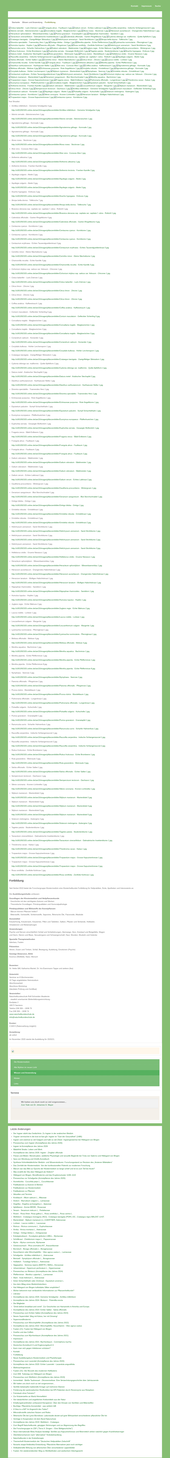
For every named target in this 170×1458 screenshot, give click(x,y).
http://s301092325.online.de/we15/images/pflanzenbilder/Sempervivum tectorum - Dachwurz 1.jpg (45, 774)
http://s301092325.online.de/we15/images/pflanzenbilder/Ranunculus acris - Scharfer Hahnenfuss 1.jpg (47, 723)
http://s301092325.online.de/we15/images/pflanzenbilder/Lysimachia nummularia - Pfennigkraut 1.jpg (46, 628)
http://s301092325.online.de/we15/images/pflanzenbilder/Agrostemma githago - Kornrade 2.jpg (44, 130)
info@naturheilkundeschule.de (14, 1011)
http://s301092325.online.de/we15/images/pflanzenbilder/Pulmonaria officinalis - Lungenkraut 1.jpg (45, 697)
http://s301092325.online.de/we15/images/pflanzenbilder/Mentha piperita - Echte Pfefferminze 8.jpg (46, 663)
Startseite (8, 22)
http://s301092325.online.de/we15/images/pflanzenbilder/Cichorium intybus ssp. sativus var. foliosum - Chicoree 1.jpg (53, 267)
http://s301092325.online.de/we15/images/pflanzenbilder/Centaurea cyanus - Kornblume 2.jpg (43, 233)
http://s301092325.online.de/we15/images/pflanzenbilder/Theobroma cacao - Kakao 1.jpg (41, 843)
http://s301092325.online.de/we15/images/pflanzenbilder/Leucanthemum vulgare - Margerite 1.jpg (45, 620)
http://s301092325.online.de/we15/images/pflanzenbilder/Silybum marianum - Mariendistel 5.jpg (44, 809)
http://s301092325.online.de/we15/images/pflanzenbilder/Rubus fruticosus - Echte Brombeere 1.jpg (46, 749)
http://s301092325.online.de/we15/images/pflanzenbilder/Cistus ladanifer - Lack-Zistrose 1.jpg (43, 276)
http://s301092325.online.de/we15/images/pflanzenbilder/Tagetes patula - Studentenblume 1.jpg (44, 826)
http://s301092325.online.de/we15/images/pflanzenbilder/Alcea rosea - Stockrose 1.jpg (40, 139)
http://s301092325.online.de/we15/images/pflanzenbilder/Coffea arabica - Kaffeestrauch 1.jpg (43, 302)
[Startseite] (85, 1045)
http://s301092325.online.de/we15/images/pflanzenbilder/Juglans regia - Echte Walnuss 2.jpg (43, 603)
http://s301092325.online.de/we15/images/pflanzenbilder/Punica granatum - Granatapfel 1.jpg (43, 714)
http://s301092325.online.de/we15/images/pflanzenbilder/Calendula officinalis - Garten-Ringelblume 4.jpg (48, 216)
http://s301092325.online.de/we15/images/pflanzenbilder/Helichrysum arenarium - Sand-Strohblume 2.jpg (48, 534)
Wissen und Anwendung (25, 22)
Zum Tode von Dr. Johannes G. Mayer (30, 1099)
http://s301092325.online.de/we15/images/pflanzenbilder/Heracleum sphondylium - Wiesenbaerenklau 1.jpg (49, 560)
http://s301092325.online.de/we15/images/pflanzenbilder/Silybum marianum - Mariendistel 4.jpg (44, 800)
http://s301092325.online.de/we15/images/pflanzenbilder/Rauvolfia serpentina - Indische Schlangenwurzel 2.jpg (51, 740)
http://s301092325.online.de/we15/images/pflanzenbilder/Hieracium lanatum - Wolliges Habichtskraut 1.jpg (49, 577)
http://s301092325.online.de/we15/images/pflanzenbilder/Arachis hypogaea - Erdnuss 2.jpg (42, 190)
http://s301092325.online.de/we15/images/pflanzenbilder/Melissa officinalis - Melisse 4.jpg (42, 637)
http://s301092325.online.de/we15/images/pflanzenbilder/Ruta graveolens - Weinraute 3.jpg (42, 757)
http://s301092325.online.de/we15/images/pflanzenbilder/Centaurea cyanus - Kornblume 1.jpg (43, 224)
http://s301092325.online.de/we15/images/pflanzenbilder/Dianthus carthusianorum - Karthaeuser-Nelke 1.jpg (50, 379)
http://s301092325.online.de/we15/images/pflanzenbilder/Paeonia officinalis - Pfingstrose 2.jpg (43, 680)
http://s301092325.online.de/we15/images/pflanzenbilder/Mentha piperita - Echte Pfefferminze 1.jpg (46, 654)
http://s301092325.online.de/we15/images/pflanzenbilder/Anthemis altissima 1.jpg (38, 156)
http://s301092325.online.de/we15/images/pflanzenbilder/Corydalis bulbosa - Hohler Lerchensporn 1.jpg (48, 345)
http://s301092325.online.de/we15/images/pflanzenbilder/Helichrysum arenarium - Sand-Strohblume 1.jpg (48, 525)
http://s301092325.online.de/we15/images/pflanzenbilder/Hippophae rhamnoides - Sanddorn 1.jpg (45, 585)
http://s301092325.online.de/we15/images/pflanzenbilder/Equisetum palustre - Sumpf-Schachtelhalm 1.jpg (48, 405)
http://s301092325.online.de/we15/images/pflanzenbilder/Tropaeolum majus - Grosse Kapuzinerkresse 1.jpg (49, 852)
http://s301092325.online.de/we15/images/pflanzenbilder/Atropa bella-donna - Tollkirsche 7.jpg (44, 199)
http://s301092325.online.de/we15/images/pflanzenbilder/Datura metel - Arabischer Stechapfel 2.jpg (46, 371)
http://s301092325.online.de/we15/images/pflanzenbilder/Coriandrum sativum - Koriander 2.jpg (44, 336)
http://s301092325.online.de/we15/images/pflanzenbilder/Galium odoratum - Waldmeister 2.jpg (44, 465)
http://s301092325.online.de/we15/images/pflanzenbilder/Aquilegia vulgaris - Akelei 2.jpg (41, 173)
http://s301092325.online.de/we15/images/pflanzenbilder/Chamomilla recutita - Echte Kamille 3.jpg (45, 259)
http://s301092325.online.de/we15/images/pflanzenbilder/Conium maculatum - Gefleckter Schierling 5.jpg (48, 310)
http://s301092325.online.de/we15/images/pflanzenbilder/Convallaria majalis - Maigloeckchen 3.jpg (45, 328)
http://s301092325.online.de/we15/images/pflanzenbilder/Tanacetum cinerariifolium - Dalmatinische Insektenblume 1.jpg (54, 835)
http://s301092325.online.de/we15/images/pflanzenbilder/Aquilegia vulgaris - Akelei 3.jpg (41, 182)
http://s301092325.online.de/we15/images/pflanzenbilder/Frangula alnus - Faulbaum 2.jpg (42, 448)
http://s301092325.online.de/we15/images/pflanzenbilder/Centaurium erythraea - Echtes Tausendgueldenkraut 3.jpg (53, 242)
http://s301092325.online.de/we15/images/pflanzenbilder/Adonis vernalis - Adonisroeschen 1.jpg (44, 113)
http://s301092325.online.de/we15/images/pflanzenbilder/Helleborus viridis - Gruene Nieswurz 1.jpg (46, 551)
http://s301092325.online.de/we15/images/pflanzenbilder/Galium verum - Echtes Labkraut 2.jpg (44, 474)
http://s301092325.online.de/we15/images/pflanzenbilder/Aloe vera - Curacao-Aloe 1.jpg (41, 147)
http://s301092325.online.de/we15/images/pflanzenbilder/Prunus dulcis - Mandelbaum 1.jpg (42, 688)
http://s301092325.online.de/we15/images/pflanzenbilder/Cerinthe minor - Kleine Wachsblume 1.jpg (46, 250)
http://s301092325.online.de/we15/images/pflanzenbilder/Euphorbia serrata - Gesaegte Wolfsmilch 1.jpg (48, 422)
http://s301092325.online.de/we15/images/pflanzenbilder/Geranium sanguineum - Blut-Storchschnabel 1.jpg (49, 491)
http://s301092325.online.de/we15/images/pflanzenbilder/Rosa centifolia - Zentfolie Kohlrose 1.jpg (45, 869)
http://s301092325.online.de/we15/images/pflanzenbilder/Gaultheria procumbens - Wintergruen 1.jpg (46, 482)
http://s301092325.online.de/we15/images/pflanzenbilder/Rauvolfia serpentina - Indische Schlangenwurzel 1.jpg (51, 731)
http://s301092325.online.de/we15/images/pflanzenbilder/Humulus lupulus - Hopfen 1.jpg (41, 594)
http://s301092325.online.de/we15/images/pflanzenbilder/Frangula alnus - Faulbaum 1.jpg (42, 439)
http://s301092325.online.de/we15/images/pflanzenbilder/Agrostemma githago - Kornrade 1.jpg (44, 121)
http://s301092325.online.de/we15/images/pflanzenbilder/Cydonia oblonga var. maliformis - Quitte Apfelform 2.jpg (51, 362)
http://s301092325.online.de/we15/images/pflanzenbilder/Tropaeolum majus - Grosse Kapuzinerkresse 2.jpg (49, 860)
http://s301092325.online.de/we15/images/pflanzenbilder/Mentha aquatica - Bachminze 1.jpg (43, 646)
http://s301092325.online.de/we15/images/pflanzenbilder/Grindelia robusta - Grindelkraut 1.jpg (44, 508)
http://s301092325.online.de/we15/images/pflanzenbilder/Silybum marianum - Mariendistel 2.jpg (44, 792)
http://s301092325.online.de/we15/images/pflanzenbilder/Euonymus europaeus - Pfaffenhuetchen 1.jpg (47, 414)
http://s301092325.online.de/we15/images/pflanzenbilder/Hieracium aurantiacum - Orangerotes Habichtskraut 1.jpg (52, 568)
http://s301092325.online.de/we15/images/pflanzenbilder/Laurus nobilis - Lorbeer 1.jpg (40, 611)
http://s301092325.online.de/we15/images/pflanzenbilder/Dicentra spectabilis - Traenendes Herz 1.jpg (47, 388)
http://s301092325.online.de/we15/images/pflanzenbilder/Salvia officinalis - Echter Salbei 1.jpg (43, 766)
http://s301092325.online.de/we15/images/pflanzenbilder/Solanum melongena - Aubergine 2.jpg (44, 817)
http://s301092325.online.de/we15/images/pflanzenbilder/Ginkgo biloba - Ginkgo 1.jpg (40, 499)
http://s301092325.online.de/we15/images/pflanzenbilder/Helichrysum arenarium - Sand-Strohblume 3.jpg (48, 542)
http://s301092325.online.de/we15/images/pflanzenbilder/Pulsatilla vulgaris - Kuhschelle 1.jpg (43, 706)
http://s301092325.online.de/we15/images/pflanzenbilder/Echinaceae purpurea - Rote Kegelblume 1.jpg (47, 396)
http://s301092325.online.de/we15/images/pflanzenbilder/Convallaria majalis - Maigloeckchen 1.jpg (45, 319)
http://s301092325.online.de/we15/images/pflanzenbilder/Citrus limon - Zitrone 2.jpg (39, 293)
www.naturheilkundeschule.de (14, 1008)
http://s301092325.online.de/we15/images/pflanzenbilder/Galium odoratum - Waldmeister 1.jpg (44, 457)
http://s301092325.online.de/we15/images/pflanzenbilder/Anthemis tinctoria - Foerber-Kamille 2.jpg (45, 164)
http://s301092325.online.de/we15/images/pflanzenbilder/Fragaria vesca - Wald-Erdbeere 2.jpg (44, 431)
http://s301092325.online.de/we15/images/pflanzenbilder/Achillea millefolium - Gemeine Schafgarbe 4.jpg (48, 104)
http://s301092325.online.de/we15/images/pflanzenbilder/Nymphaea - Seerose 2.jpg (39, 671)
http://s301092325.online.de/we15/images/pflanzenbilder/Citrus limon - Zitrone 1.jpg (39, 285)
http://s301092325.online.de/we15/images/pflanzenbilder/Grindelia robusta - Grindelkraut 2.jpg (44, 517)
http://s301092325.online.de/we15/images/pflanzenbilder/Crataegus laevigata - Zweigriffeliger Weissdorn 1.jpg (50, 353)
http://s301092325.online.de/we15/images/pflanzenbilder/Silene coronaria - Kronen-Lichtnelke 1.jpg (46, 783)
